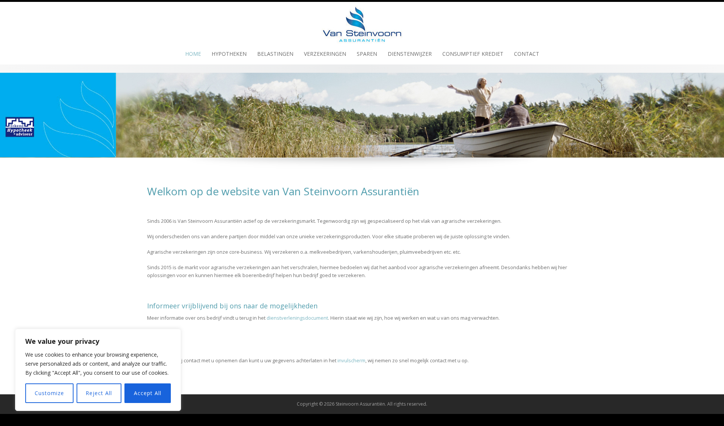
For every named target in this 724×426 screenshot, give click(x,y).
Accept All (147, 393)
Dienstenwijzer (410, 53)
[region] (98, 370)
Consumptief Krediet (472, 53)
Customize (49, 393)
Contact (526, 53)
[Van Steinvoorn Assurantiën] (362, 21)
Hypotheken (229, 53)
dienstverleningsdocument (297, 317)
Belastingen (275, 53)
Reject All (99, 393)
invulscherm (351, 360)
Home (193, 53)
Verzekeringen (325, 53)
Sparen (367, 53)
